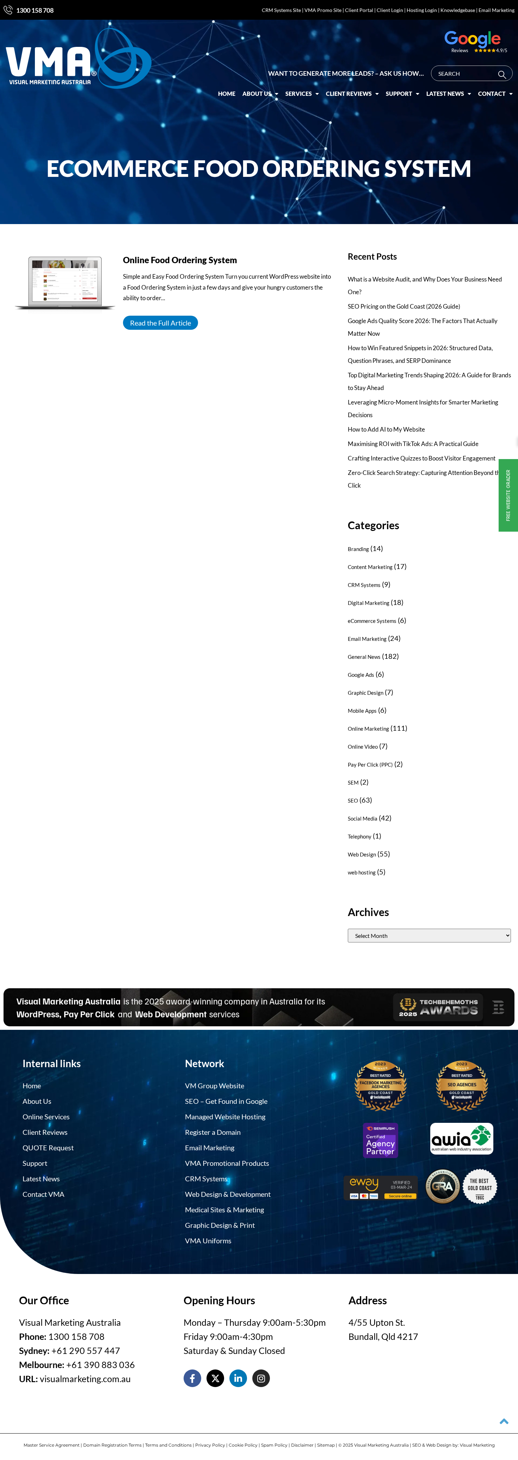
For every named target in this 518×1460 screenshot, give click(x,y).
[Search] (503, 75)
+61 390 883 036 (100, 1364)
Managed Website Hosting (225, 1116)
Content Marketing (370, 567)
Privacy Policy (210, 1445)
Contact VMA (43, 1194)
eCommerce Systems (372, 621)
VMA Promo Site (322, 10)
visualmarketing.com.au (85, 1378)
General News (364, 657)
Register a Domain (213, 1132)
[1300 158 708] (8, 9)
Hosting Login (422, 10)
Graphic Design (365, 692)
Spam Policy (274, 1445)
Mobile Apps (362, 710)
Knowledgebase (457, 10)
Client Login (390, 10)
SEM (353, 782)
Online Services (46, 1116)
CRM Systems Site (281, 10)
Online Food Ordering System (180, 260)
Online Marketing (368, 728)
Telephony (359, 836)
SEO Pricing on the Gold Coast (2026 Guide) (404, 306)
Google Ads (361, 675)
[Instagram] (261, 1378)
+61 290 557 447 (85, 1350)
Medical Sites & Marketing (224, 1209)
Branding (358, 549)
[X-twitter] (215, 1378)
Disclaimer (302, 1445)
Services (298, 93)
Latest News (445, 93)
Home (226, 93)
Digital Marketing (368, 603)
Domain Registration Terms (112, 1445)
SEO (353, 800)
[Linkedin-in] (238, 1378)
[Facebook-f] (192, 1378)
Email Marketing (496, 10)
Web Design (362, 854)
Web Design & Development (228, 1194)
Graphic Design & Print (220, 1225)
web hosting (362, 872)
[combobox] (472, 73)
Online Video (363, 746)
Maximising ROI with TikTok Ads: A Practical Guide (413, 443)
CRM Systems (364, 585)
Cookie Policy (243, 1445)
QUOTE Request (48, 1147)
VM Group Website (214, 1085)
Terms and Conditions (168, 1445)
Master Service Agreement (52, 1445)
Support (399, 93)
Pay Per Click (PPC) (370, 764)
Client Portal (359, 10)
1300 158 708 (35, 10)
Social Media (362, 818)
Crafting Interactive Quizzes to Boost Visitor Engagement (421, 458)
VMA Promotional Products (227, 1163)
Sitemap (326, 1445)
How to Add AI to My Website (386, 429)
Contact (492, 93)
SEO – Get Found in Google (226, 1101)
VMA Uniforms (208, 1240)
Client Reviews (349, 93)
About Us (256, 93)
